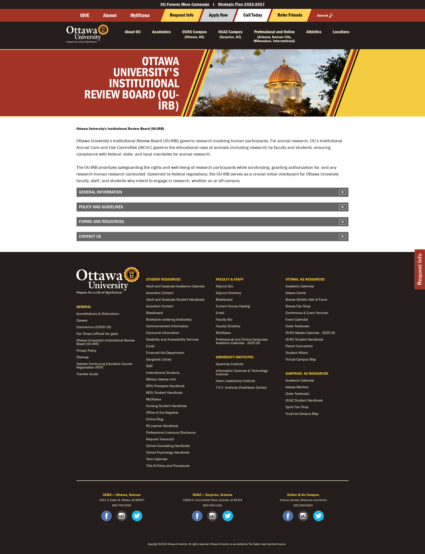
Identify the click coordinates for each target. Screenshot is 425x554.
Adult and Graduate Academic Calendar (175, 286)
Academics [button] (161, 31)
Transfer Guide (87, 374)
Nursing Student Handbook (166, 406)
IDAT (149, 366)
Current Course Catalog (233, 306)
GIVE (84, 15)
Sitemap (82, 357)
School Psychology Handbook (167, 452)
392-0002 (306, 505)
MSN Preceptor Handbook (165, 386)
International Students (163, 373)
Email (150, 346)
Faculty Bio (224, 319)
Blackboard (154, 313)
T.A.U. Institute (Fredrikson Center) (241, 387)
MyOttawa (140, 15)
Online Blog (154, 419)
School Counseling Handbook (168, 446)
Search (322, 15)
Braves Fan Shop (298, 306)
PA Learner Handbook (162, 426)
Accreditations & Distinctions (97, 314)
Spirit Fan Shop (297, 407)
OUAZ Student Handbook (304, 400)
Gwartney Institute (229, 364)
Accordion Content (159, 293)
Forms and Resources (101, 221)
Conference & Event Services (307, 313)
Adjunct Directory (228, 293)
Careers (81, 320)
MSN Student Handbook (164, 392)
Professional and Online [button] (274, 36)
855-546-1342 (212, 505)
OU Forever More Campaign (184, 4)
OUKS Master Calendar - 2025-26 (310, 333)
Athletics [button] (313, 31)
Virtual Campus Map (301, 359)
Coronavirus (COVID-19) (93, 327)
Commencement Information (167, 326)
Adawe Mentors (297, 387)
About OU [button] (133, 31)
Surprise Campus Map (302, 414)
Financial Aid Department (165, 353)
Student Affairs (297, 353)
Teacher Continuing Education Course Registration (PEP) (104, 365)
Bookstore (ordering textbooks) (169, 319)
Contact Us (90, 236)
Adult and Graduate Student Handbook (175, 299)
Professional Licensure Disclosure (171, 432)
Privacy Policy (86, 350)
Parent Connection (299, 346)
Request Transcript (160, 439)
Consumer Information (162, 333)
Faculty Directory (228, 326)
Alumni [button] (109, 15)
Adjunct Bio (224, 286)
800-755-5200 (121, 505)
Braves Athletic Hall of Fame (306, 299)
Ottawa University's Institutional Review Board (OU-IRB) (105, 342)
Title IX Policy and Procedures (168, 466)
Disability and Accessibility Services (172, 339)
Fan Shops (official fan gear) (97, 334)
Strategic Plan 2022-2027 (241, 4)
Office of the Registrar (162, 412)
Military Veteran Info (161, 379)
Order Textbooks (297, 326)
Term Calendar (157, 459)
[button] (252, 15)
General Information (100, 192)
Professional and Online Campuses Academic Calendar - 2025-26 (242, 341)
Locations (341, 31)
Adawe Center (296, 293)
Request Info (420, 269)
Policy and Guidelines (101, 207)
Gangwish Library (159, 359)
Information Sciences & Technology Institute (242, 372)
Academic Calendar (300, 286)
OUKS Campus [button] (194, 34)
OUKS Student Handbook (304, 339)
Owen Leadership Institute (235, 381)
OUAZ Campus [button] (230, 34)
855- (297, 505)
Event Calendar (297, 319)
